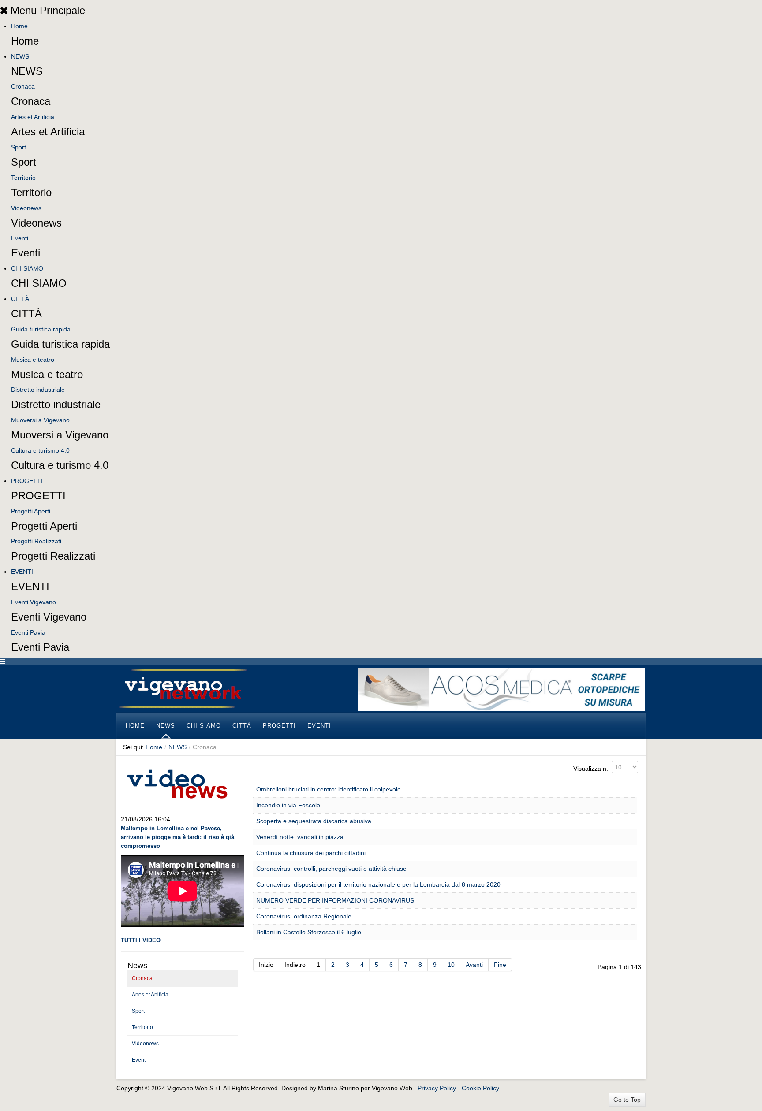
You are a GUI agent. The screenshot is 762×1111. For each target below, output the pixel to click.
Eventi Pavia (28, 632)
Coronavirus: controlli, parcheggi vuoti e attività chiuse (331, 868)
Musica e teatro (32, 359)
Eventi (19, 238)
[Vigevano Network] (182, 689)
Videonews (26, 208)
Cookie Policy (480, 1088)
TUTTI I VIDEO (141, 940)
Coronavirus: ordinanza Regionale (303, 916)
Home (19, 26)
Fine (500, 964)
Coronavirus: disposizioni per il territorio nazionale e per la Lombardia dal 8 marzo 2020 (378, 884)
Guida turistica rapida (41, 329)
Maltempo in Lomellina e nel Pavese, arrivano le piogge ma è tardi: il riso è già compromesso (177, 837)
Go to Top (627, 1099)
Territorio (23, 177)
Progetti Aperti (30, 511)
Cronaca (23, 86)
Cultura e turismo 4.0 (40, 450)
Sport (18, 147)
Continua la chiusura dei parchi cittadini (311, 852)
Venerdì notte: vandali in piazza (300, 836)
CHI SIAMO (27, 268)
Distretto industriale (38, 389)
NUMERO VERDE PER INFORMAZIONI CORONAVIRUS (335, 900)
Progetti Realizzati (36, 541)
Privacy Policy (437, 1088)
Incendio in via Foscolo (288, 805)
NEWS (20, 56)
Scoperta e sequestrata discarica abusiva (313, 821)
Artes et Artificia (32, 116)
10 (451, 964)
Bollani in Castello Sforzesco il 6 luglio (308, 932)
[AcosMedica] (501, 688)
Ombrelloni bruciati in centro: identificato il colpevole (328, 789)
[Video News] (177, 782)
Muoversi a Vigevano (40, 420)
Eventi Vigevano (33, 602)
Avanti (474, 964)
